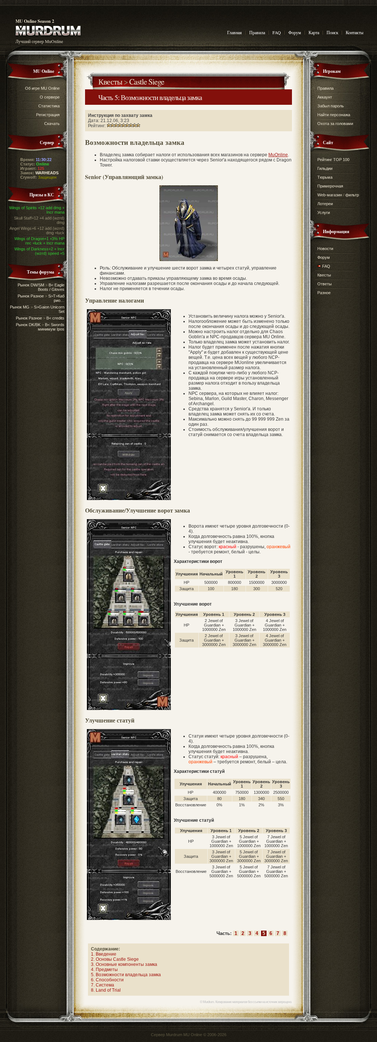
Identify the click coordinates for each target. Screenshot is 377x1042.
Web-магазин (329, 195)
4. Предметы (104, 969)
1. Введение (103, 954)
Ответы (324, 284)
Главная (234, 32)
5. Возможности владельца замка (126, 974)
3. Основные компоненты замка (124, 964)
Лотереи (325, 203)
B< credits (55, 318)
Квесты (110, 81)
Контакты (354, 32)
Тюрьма (324, 177)
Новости (325, 248)
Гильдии (324, 168)
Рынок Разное (31, 296)
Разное (324, 292)
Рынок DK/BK (28, 324)
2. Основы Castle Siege (115, 959)
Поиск (332, 32)
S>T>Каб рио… (56, 298)
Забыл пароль (330, 106)
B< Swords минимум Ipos (51, 326)
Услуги (323, 212)
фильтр (352, 195)
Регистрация (48, 115)
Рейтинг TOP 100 (333, 159)
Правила (257, 32)
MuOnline (278, 154)
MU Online (43, 71)
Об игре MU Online (42, 88)
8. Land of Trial (106, 990)
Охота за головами (335, 123)
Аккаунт (324, 97)
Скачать (52, 123)
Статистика (49, 106)
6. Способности (107, 979)
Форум (294, 32)
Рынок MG (19, 307)
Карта (314, 32)
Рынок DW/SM (31, 285)
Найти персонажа (333, 115)
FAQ (276, 32)
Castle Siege (146, 81)
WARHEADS (47, 173)
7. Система (102, 985)
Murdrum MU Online (184, 1034)
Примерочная (330, 186)
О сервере (50, 97)
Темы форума (40, 272)
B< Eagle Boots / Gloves (51, 287)
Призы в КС (41, 195)
